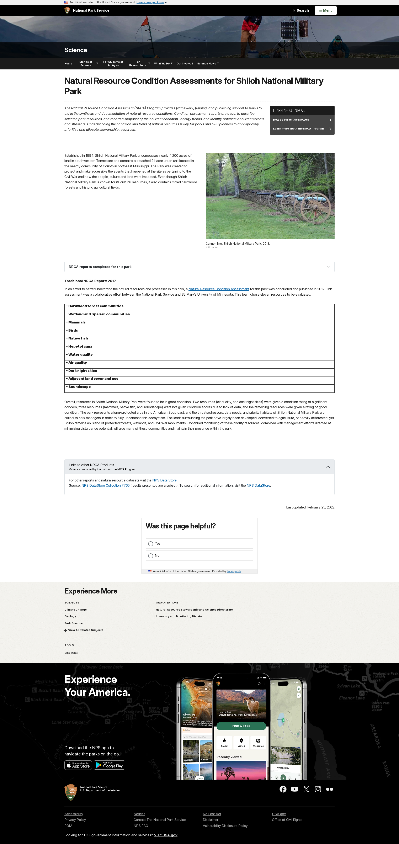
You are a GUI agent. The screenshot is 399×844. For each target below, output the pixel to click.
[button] (199, 266)
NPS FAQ (141, 826)
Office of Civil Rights (287, 820)
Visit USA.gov (165, 835)
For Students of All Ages (113, 63)
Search (302, 10)
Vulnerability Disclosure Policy (225, 826)
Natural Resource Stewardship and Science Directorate (194, 609)
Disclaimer (210, 820)
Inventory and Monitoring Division (179, 616)
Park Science (73, 623)
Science (75, 50)
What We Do (162, 63)
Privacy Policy (75, 820)
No (157, 555)
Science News (206, 63)
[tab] (199, 266)
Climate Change (75, 609)
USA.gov (279, 814)
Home (68, 63)
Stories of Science (85, 63)
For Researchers (137, 63)
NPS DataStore (258, 485)
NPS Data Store (164, 480)
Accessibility (73, 814)
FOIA (68, 826)
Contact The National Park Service (160, 820)
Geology (70, 616)
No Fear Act (212, 814)
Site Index (71, 652)
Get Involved (185, 63)
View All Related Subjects (85, 630)
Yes (157, 543)
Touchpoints (234, 571)
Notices (139, 814)
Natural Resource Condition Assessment (218, 289)
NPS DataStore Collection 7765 (105, 485)
